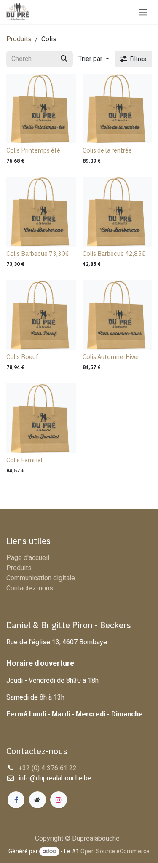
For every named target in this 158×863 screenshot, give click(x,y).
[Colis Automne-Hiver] (117, 315)
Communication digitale (40, 578)
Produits (19, 39)
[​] (16, 799)
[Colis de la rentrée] (117, 108)
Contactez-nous (29, 588)
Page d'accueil (27, 558)
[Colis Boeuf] (41, 315)
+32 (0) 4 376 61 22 (48, 768)
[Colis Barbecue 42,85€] (117, 212)
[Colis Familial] (41, 418)
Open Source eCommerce (115, 851)
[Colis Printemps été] (41, 108)
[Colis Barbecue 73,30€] (41, 212)
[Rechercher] (64, 59)
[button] (94, 59)
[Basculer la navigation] (143, 12)
